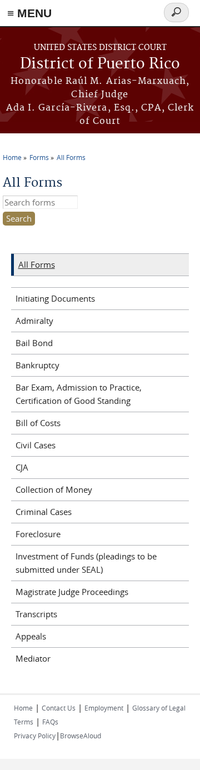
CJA (22, 467)
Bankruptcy (37, 365)
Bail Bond (34, 342)
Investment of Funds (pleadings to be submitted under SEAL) (86, 563)
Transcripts (36, 613)
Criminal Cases (44, 511)
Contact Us (59, 707)
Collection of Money (54, 489)
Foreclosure (38, 533)
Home (12, 157)
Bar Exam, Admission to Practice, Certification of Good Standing (79, 394)
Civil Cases (36, 445)
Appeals (31, 636)
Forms (39, 157)
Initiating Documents (55, 298)
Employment (103, 707)
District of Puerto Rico (100, 64)
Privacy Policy (35, 735)
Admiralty (34, 320)
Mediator (33, 658)
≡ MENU (29, 13)
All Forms (71, 157)
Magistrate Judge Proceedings (72, 591)
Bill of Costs (38, 422)
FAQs (50, 721)
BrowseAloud (80, 735)
